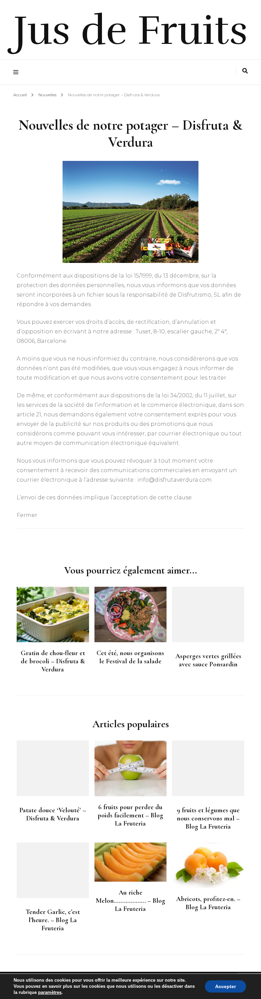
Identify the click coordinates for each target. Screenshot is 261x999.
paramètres (50, 992)
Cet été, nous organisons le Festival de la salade (130, 657)
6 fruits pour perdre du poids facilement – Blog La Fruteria (130, 815)
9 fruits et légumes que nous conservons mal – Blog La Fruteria (208, 818)
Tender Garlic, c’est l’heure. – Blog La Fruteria (52, 920)
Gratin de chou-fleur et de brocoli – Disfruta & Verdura (53, 661)
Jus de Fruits (131, 30)
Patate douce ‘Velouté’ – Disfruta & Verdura (52, 814)
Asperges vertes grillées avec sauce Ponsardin (208, 660)
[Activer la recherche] (245, 71)
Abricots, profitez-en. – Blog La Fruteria (208, 903)
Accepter (225, 986)
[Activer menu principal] (17, 72)
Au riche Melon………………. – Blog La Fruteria (130, 900)
